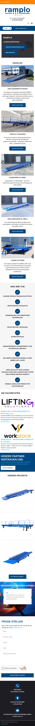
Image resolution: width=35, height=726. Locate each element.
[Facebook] (28, 23)
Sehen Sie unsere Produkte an (15, 47)
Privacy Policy (4, 724)
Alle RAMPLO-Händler (17, 691)
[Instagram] (31, 23)
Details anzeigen (7, 468)
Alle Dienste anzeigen (16, 576)
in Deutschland (17, 20)
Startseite (6, 2)
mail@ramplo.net (18, 627)
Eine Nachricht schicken (17, 675)
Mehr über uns (10, 52)
